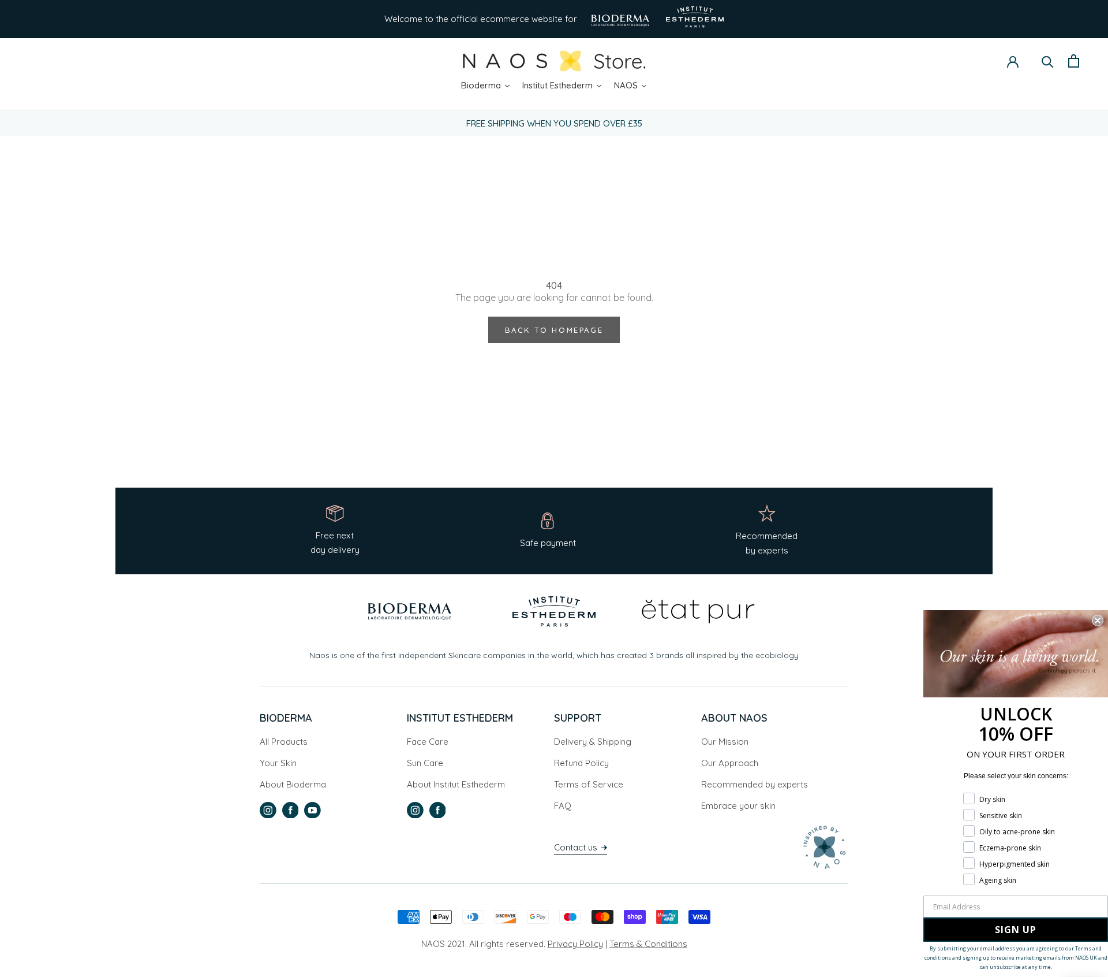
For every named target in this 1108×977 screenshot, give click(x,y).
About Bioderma (293, 784)
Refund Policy (581, 762)
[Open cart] (1073, 61)
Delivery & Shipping (592, 741)
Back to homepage (554, 330)
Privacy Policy (575, 943)
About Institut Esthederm (456, 784)
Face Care (427, 741)
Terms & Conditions (648, 943)
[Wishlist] (1030, 61)
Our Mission (724, 741)
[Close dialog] (1097, 620)
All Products (284, 741)
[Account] (1013, 60)
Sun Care (425, 762)
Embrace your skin (738, 805)
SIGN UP (1015, 929)
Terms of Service (588, 784)
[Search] (1048, 61)
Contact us (577, 847)
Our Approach (729, 762)
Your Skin (278, 762)
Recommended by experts (754, 784)
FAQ (562, 805)
